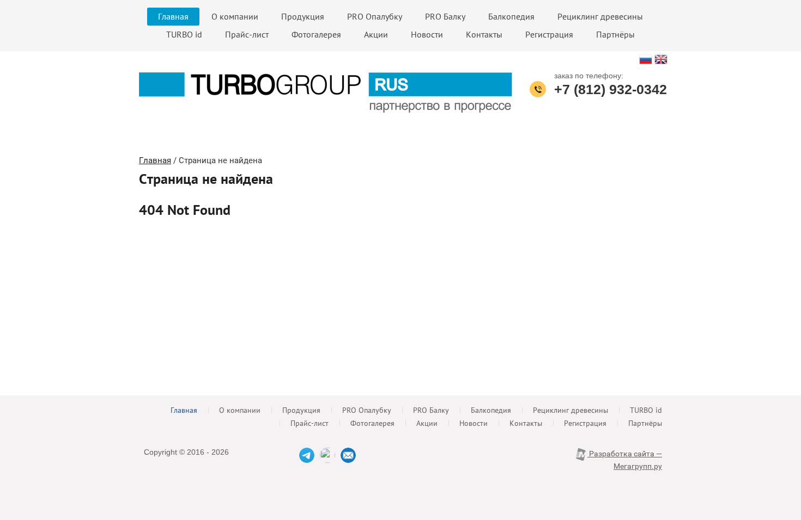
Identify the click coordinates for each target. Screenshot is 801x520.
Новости (427, 34)
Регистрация (549, 34)
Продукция (302, 16)
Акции (376, 34)
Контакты (484, 34)
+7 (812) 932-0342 (610, 89)
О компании (234, 16)
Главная (173, 16)
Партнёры (615, 34)
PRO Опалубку (374, 16)
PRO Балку (445, 16)
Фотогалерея (316, 34)
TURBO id (184, 34)
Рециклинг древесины (600, 16)
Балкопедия (511, 16)
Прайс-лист (247, 34)
